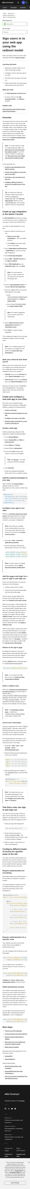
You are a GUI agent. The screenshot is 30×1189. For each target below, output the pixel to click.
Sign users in (11, 13)
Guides (4, 13)
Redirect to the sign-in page (17, 600)
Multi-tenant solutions (12, 1047)
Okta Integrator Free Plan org (17, 93)
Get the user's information (13, 643)
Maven (22, 99)
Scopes (14, 800)
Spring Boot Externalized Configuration (15, 567)
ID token (18, 639)
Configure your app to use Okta (15, 418)
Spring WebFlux (10, 1059)
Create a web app (10, 410)
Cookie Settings (15, 1182)
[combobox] (15, 24)
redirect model (20, 57)
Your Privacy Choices (14, 1172)
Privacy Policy (18, 1170)
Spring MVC (9, 1056)
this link (17, 459)
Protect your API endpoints (13, 1031)
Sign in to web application (9, 17)
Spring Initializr (14, 437)
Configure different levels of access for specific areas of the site (15, 184)
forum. (23, 1101)
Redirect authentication (8, 15)
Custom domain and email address (16, 1034)
